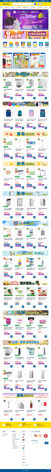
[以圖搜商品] (32, 4)
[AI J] (30, 4)
